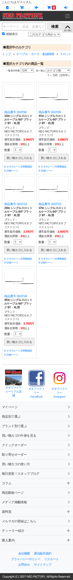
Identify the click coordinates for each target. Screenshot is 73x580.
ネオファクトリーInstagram (59, 392)
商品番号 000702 (15, 204)
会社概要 (24, 553)
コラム (7, 483)
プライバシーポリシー (25, 559)
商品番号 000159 (50, 112)
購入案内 (8, 540)
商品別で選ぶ (11, 416)
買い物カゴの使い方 (16, 464)
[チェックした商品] (7, 7)
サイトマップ (42, 564)
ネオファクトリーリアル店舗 (13, 391)
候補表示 (12, 34)
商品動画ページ (13, 493)
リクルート (51, 559)
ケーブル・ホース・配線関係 (35, 54)
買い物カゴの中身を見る (19, 435)
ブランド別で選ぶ (14, 426)
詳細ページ (12, 170)
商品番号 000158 (15, 112)
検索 (55, 26)
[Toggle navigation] (67, 16)
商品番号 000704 (15, 296)
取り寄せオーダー (14, 454)
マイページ (9, 407)
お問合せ (24, 564)
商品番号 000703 (50, 204)
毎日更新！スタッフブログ (20, 473)
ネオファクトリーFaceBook (36, 392)
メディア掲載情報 (14, 502)
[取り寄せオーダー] (36, 7)
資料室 (7, 512)
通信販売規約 (42, 553)
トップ (6, 54)
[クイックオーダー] (22, 7)
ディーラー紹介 (13, 531)
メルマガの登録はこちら (19, 521)
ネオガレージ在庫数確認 (19, 166)
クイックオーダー (14, 445)
